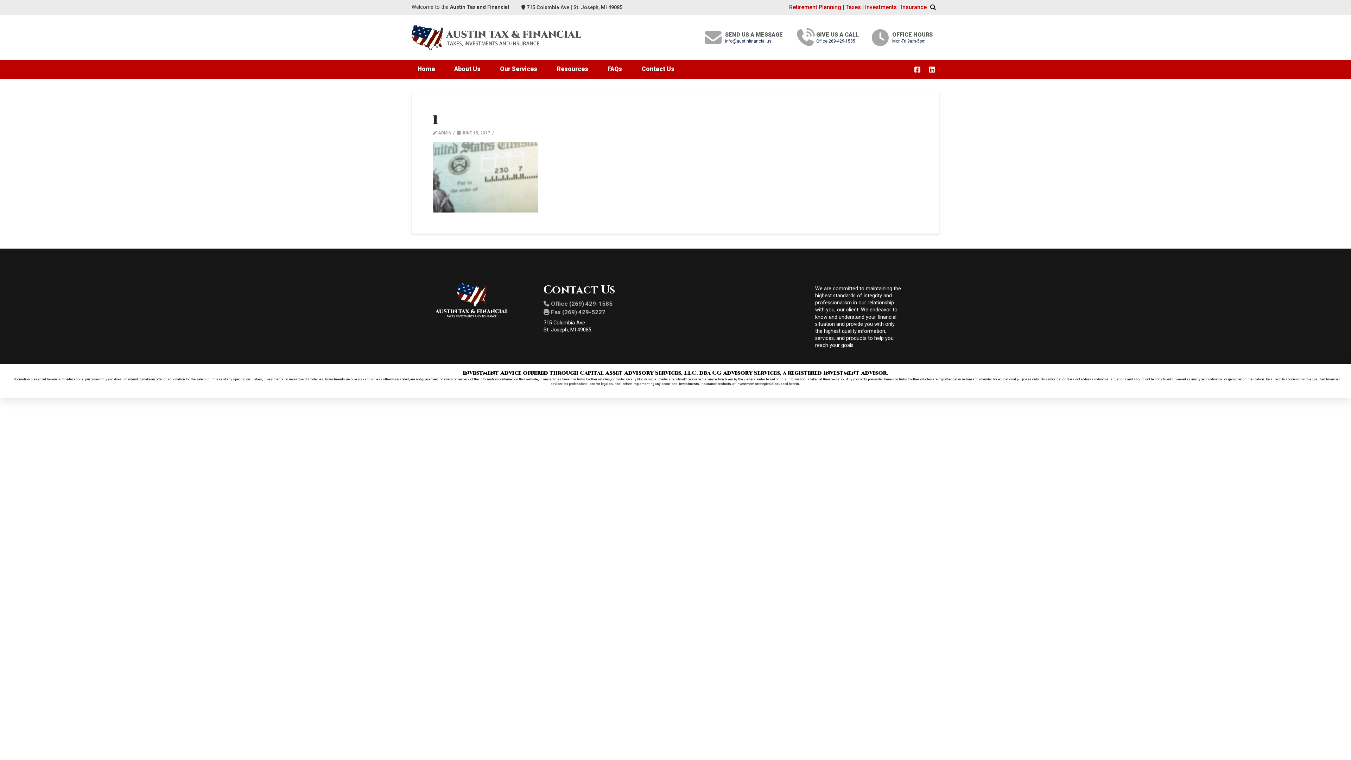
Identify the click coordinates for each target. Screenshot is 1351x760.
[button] (933, 7)
